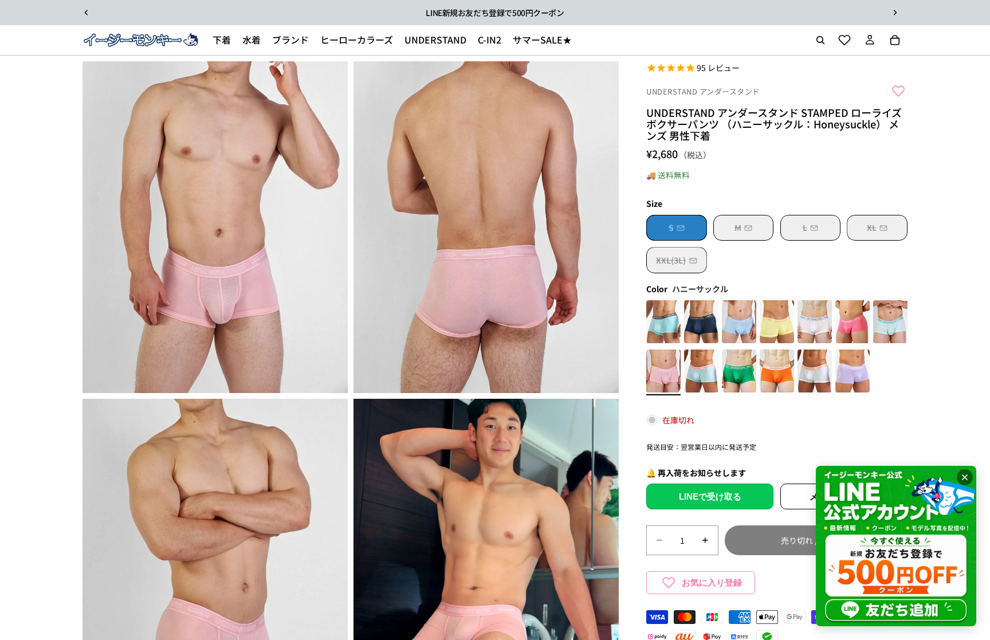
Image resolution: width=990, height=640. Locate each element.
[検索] (820, 40)
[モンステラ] (739, 372)
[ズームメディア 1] (215, 227)
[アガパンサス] (815, 323)
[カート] (894, 40)
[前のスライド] (86, 12)
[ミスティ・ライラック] (852, 372)
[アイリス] (701, 323)
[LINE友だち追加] (896, 546)
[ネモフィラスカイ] (739, 323)
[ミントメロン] (890, 323)
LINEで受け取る (710, 496)
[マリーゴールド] (777, 372)
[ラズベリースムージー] (852, 323)
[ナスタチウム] (777, 323)
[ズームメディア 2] (486, 227)
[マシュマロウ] (701, 372)
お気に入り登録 (712, 582)
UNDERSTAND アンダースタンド (703, 91)
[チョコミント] (663, 323)
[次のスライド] (894, 12)
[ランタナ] (815, 372)
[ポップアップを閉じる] (965, 477)
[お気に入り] (844, 40)
